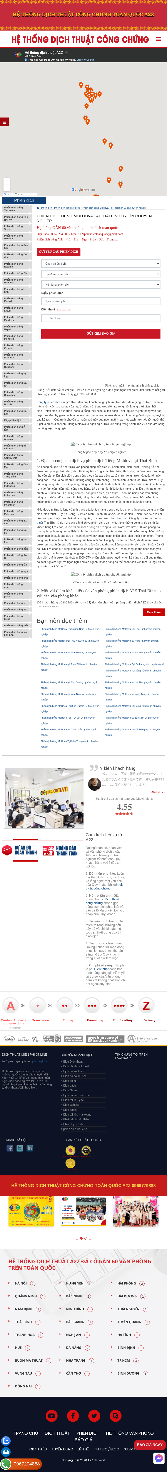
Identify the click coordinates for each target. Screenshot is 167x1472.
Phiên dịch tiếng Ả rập (14, 428)
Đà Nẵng (77, 1348)
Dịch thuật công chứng (102, 901)
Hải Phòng (130, 1283)
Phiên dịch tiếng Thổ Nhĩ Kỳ (16, 218)
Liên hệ (83, 1449)
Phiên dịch (46, 207)
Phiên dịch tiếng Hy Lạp (15, 375)
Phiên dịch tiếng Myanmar (13, 503)
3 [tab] (85, 1238)
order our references (63, 850)
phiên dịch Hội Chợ (75, 1129)
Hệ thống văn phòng (130, 1433)
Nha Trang (79, 1360)
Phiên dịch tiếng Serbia (13, 227)
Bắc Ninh (77, 1296)
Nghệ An (76, 1335)
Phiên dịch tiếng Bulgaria (13, 356)
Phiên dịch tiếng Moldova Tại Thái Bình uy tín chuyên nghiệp (114, 207)
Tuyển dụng (62, 1449)
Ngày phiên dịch (52, 293)
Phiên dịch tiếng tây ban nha (15, 633)
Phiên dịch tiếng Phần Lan (13, 494)
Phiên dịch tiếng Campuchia (13, 456)
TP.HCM (127, 1360)
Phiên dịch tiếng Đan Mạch (16, 466)
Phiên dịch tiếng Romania (13, 281)
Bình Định (129, 1348)
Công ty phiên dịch (48, 402)
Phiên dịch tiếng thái (16, 625)
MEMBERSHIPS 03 (36, 1039)
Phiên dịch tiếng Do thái (15, 256)
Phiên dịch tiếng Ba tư (15, 384)
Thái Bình (121, 518)
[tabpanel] (31, 1213)
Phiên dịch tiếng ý (14, 603)
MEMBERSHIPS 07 (143, 1039)
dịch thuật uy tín (40, 1061)
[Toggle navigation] (158, 39)
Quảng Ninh (29, 1296)
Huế (21, 1348)
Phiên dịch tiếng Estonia (13, 265)
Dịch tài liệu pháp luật (76, 1095)
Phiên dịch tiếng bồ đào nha (15, 447)
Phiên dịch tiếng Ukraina (13, 237)
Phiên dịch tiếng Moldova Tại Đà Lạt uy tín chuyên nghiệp (135, 664)
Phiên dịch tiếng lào (15, 564)
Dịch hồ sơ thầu (73, 1071)
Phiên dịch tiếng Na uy (15, 531)
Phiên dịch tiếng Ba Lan (15, 412)
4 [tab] (90, 1238)
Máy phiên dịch (13, 420)
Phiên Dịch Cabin (74, 1124)
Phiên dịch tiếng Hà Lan (15, 540)
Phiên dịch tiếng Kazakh (13, 300)
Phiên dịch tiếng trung (13, 617)
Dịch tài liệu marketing (77, 1114)
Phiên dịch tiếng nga (16, 571)
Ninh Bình (78, 1309)
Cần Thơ (76, 1373)
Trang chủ (25, 1433)
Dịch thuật (101, 969)
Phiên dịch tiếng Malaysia (13, 512)
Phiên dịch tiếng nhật (13, 585)
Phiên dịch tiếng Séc (16, 273)
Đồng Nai (26, 1386)
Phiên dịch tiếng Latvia (13, 309)
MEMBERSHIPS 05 (73, 1039)
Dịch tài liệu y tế (73, 1100)
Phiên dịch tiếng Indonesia (13, 484)
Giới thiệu (38, 1449)
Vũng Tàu (26, 1373)
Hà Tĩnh (127, 1335)
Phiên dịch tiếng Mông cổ (13, 337)
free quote (22, 850)
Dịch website (71, 1104)
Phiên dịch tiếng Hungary (13, 365)
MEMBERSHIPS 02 (23, 1039)
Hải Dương (130, 1296)
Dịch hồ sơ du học (75, 1076)
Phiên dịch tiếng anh (16, 577)
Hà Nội (24, 1283)
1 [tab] (77, 1238)
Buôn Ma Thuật (32, 1360)
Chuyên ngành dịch (77, 1055)
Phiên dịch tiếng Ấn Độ (15, 556)
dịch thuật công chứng (105, 886)
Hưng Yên (78, 1283)
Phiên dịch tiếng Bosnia (13, 403)
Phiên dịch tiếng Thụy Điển (13, 475)
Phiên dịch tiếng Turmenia (13, 209)
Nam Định (27, 1309)
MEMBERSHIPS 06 (105, 1039)
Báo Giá (83, 1440)
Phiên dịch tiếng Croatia (13, 346)
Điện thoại (56, 309)
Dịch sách (69, 1085)
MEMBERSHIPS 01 (9, 1039)
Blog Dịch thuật (73, 1061)
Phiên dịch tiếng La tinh (15, 290)
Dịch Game (70, 1090)
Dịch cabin (70, 1109)
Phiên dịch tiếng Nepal (13, 328)
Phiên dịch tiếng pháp (13, 595)
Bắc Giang (78, 1322)
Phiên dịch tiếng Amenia (13, 437)
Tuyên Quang (132, 1322)
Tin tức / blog (106, 1449)
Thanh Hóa (28, 1335)
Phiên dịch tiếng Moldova (13, 318)
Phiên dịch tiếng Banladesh (13, 393)
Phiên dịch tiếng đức (16, 609)
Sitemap (131, 1449)
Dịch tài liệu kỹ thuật (76, 1066)
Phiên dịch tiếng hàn (16, 548)
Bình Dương (131, 1373)
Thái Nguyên (131, 1309)
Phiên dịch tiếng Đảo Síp (16, 246)
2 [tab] (81, 1238)
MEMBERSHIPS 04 (51, 1039)
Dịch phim (69, 1080)
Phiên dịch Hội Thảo (76, 1119)
